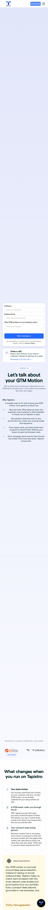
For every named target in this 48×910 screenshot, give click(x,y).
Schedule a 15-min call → (20, 359)
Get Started (35, 4)
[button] (43, 4)
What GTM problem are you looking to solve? (20, 322)
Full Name (8, 306)
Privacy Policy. (30, 343)
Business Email (9, 314)
